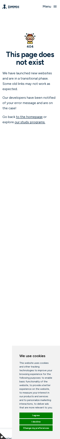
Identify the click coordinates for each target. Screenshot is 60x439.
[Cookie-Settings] (3, 436)
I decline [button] (36, 421)
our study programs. (30, 122)
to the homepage (29, 117)
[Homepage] (10, 6)
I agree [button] (36, 415)
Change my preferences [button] (36, 428)
